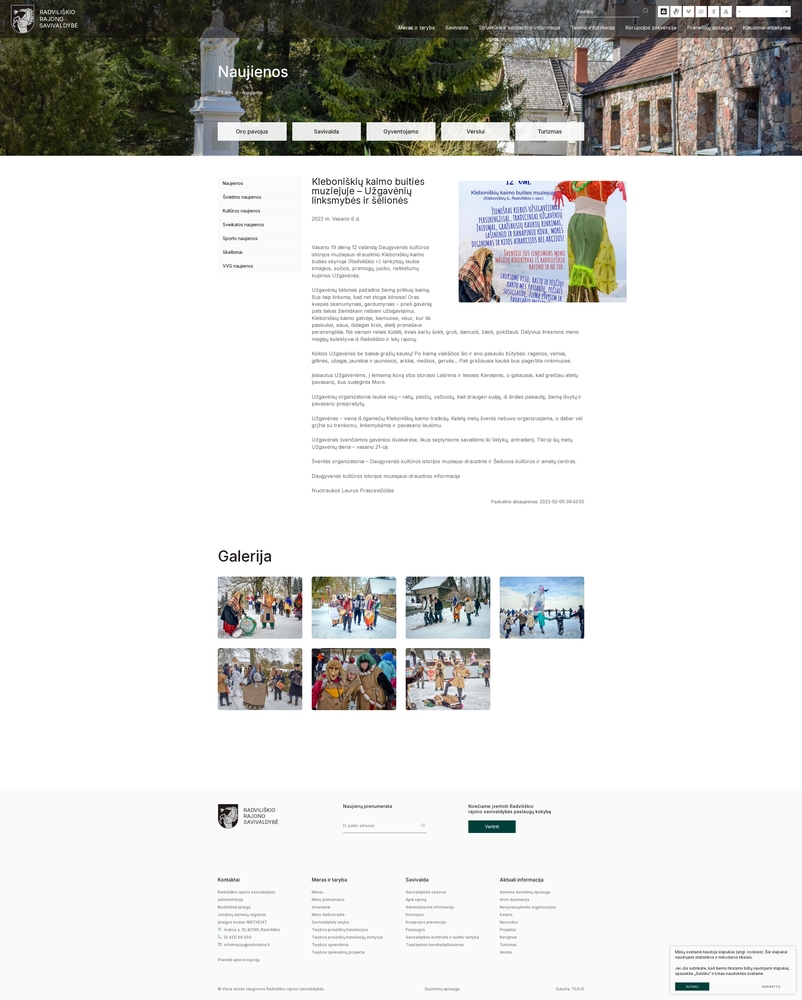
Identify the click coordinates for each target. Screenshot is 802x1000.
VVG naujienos (238, 266)
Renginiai (508, 937)
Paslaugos (415, 929)
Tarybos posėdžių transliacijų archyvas (347, 937)
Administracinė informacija (430, 907)
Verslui (475, 131)
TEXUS (577, 989)
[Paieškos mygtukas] (646, 11)
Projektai (508, 929)
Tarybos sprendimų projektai (338, 952)
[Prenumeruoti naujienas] (422, 826)
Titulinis (225, 92)
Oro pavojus (252, 131)
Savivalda (326, 131)
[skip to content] (688, 11)
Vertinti (492, 826)
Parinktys (771, 986)
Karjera (506, 914)
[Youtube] (701, 11)
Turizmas (550, 131)
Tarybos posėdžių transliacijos (340, 929)
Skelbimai (232, 252)
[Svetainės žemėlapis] (726, 11)
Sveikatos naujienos (243, 224)
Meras (317, 892)
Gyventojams (401, 131)
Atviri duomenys (514, 899)
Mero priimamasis (328, 899)
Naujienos (233, 183)
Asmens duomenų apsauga (525, 892)
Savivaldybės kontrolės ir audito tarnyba (442, 937)
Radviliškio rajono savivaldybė (58, 19)
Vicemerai (321, 907)
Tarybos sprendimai (330, 944)
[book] (663, 11)
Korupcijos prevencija (426, 922)
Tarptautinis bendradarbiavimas (435, 944)
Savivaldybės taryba (330, 922)
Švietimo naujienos (242, 197)
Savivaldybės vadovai (426, 892)
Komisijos (415, 914)
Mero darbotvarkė (328, 914)
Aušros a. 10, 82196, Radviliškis (252, 929)
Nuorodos (509, 922)
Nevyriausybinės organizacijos (528, 907)
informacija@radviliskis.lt (247, 944)
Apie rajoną (416, 899)
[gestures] (676, 11)
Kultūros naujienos (241, 210)
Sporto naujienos (240, 238)
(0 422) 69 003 (237, 937)
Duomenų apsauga (442, 989)
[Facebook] (713, 11)
